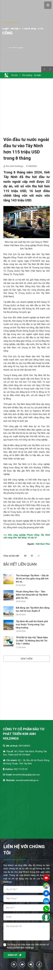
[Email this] (25, 556)
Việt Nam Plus (42, 544)
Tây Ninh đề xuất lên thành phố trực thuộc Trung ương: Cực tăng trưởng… (32, 624)
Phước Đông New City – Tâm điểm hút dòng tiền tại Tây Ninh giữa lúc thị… (32, 594)
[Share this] (32, 556)
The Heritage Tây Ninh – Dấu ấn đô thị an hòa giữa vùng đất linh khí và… (32, 578)
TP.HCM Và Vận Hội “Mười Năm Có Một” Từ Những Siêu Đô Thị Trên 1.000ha (32, 640)
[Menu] (48, 5)
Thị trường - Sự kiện (31, 75)
